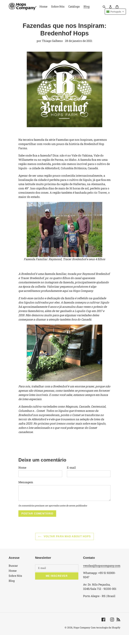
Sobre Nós (15, 576)
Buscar (13, 565)
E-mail (71, 467)
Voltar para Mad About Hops (67, 536)
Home (13, 571)
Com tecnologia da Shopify (105, 627)
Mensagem (25, 482)
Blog (12, 581)
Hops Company (81, 627)
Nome (22, 467)
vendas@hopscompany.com (101, 565)
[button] (115, 11)
